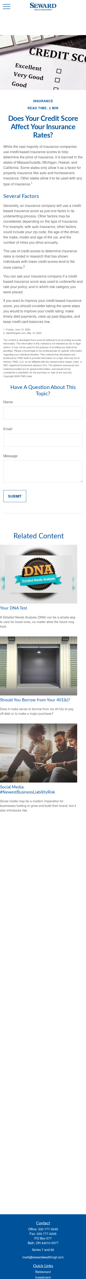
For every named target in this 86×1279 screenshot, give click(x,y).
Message (10, 455)
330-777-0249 (48, 1229)
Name (8, 401)
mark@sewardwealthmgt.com (43, 1257)
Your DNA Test (13, 608)
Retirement (43, 1272)
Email (7, 428)
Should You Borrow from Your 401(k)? (35, 700)
